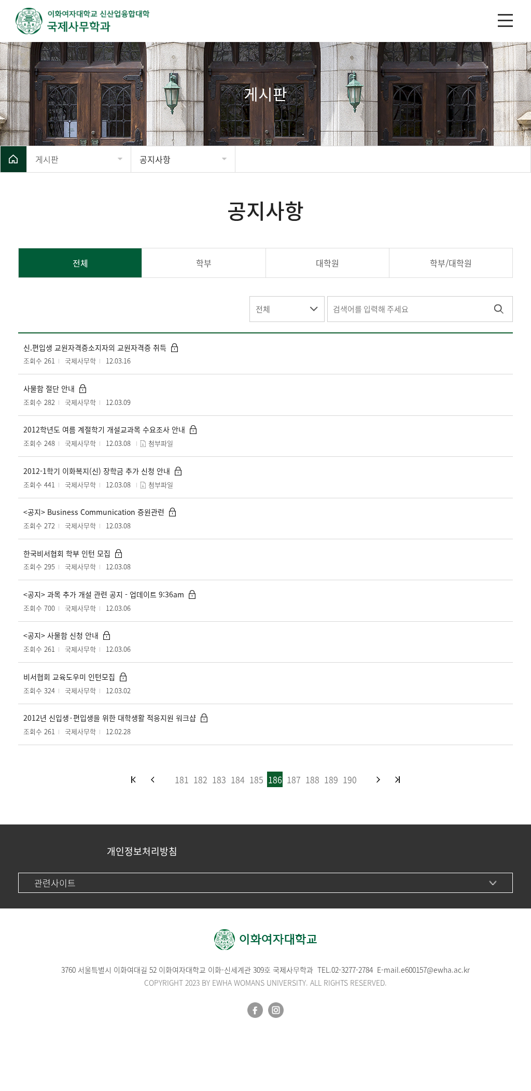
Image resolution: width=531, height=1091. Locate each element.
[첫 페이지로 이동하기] (133, 779)
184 (238, 779)
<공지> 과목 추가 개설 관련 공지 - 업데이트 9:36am (103, 594)
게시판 (47, 159)
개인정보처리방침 (142, 851)
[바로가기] (255, 21)
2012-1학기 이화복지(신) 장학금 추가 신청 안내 (96, 471)
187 (294, 779)
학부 (204, 263)
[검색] (498, 309)
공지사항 (155, 159)
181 (182, 779)
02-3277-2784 (352, 969)
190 (350, 779)
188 (312, 779)
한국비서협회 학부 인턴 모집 (66, 553)
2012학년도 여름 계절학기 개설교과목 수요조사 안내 (104, 430)
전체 (80, 263)
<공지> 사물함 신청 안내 (61, 635)
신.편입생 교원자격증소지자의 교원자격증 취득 (94, 348)
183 (219, 779)
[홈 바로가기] (13, 159)
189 (331, 779)
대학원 (327, 263)
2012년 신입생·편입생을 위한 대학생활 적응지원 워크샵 (109, 718)
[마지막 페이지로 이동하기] (397, 779)
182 (200, 779)
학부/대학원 (451, 263)
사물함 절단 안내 (49, 389)
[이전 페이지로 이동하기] (153, 779)
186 (275, 779)
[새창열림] (255, 1010)
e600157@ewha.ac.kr (435, 969)
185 (256, 779)
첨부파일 (160, 443)
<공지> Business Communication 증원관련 (93, 512)
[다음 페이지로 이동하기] (378, 779)
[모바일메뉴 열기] (505, 20)
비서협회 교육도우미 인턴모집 (69, 677)
